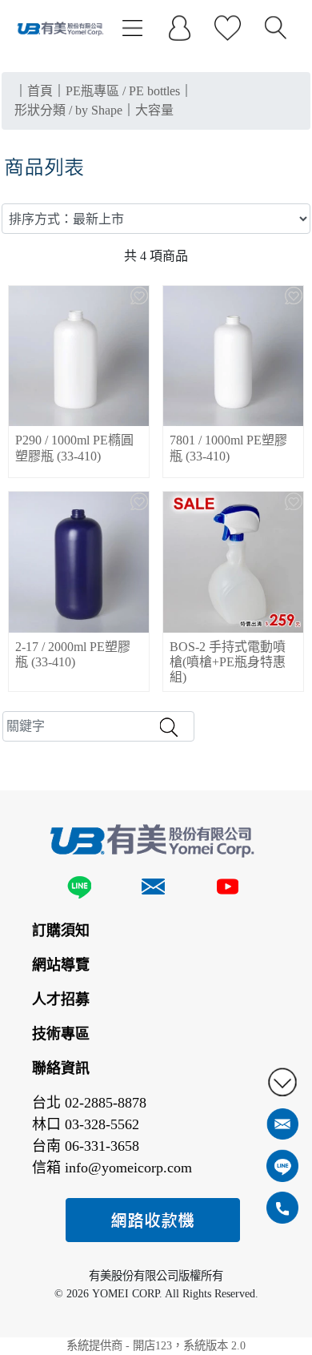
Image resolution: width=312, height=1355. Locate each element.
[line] (82, 890)
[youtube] (226, 890)
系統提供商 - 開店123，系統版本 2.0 (156, 1345)
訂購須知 (61, 931)
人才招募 (61, 999)
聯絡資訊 (61, 1068)
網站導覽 (61, 965)
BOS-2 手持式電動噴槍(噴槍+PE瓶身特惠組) (228, 662)
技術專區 (61, 1034)
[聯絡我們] (152, 890)
